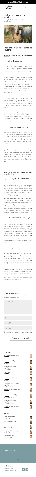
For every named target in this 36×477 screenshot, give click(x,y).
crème (16, 202)
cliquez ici (18, 279)
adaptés (24, 192)
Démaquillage (28, 200)
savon (12, 202)
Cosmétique (15, 20)
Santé (21, 20)
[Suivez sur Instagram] (27, 469)
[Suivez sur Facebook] (23, 469)
